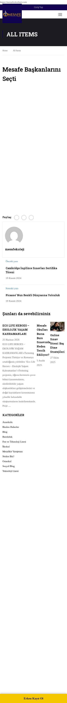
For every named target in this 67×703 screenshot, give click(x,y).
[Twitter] (23, 217)
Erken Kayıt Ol (33, 698)
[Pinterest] (31, 217)
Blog (4, 432)
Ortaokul (6, 461)
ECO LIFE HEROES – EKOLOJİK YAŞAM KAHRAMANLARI (15, 330)
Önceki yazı (12, 261)
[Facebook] (16, 217)
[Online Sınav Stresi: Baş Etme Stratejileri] (57, 326)
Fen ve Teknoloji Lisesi (14, 441)
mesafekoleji (14, 249)
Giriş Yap (38, 7)
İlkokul (6, 446)
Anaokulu (7, 422)
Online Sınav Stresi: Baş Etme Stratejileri (57, 343)
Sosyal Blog (8, 466)
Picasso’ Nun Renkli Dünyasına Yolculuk (33, 295)
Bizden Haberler (10, 427)
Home (5, 50)
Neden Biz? (8, 456)
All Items (17, 50)
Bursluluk (7, 437)
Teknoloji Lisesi (10, 471)
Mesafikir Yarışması (12, 451)
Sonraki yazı (12, 288)
